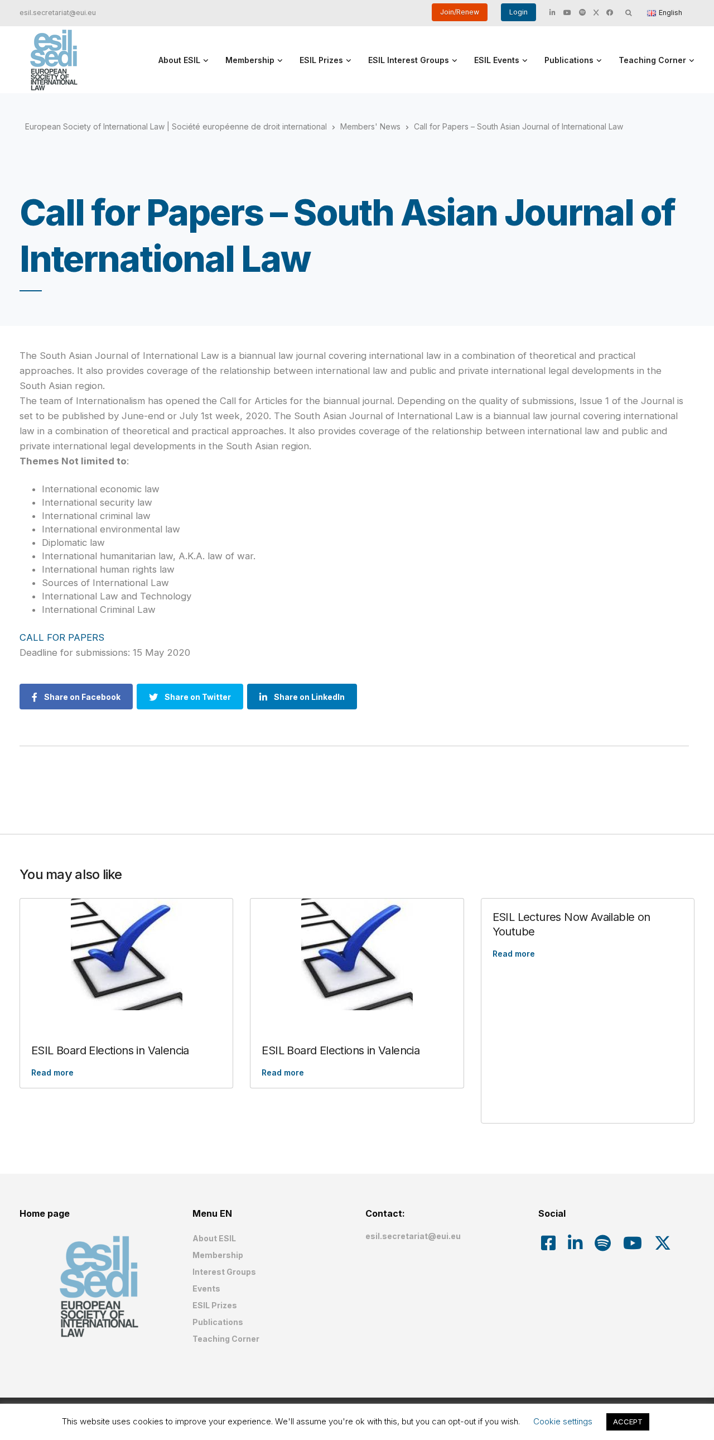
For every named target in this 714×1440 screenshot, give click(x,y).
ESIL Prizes (321, 60)
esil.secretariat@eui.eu (58, 12)
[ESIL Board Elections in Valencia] (126, 954)
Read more (52, 1072)
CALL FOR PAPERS (62, 637)
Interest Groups (224, 1271)
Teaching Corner (652, 60)
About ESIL (179, 60)
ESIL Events (496, 60)
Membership (249, 60)
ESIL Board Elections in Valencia (110, 1050)
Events (206, 1288)
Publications (569, 60)
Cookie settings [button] (562, 1421)
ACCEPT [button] (628, 1421)
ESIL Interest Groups (408, 60)
